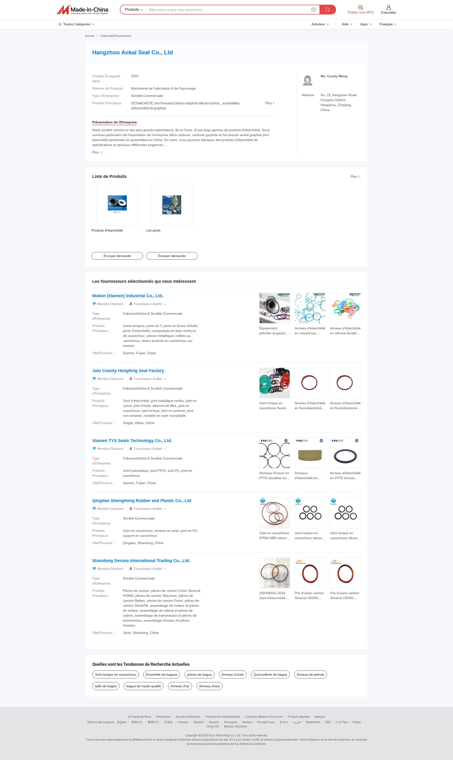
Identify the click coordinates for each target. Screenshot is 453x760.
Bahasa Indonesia (235, 726)
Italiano (247, 722)
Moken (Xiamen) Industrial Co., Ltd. (127, 295)
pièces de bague (199, 674)
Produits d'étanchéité (107, 230)
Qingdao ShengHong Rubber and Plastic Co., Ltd (141, 500)
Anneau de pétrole (310, 674)
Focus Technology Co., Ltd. (224, 735)
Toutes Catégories (76, 24)
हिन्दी (328, 722)
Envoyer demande (117, 256)
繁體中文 (153, 722)
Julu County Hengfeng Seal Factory (128, 370)
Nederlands (313, 722)
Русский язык (266, 722)
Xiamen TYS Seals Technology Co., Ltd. (132, 440)
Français (183, 722)
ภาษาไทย (342, 722)
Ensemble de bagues (161, 674)
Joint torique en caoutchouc (115, 674)
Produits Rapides (299, 716)
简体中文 (137, 722)
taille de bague (106, 686)
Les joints (153, 230)
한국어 (284, 722)
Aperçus (320, 716)
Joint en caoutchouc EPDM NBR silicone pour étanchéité (274, 538)
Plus (268, 103)
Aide (345, 24)
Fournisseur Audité (150, 304)
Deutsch (214, 722)
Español (198, 722)
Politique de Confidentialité (223, 716)
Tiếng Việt (212, 726)
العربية (297, 722)
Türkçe (356, 722)
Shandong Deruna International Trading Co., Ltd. (141, 560)
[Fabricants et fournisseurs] (82, 10)
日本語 (168, 722)
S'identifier (388, 12)
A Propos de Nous (139, 716)
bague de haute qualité (143, 686)
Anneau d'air (180, 686)
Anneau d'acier (233, 674)
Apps (364, 24)
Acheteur (318, 24)
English (121, 722)
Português (230, 722)
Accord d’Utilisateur (188, 716)
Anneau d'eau (209, 686)
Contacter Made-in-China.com (264, 716)
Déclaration (163, 716)
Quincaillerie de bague (270, 674)
